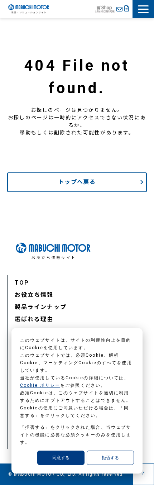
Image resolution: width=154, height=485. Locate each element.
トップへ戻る (77, 182)
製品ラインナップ (41, 307)
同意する (60, 457)
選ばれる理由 (34, 319)
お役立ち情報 (34, 294)
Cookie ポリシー (40, 385)
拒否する (110, 457)
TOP (22, 282)
